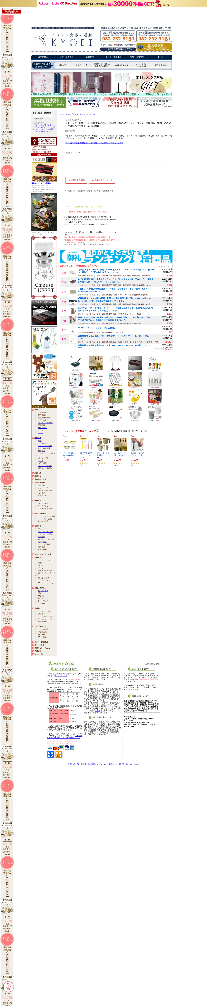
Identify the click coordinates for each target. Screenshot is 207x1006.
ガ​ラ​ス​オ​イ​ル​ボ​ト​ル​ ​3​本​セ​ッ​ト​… (120, 455)
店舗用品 (90, 57)
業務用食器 (43, 57)
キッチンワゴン (102, 764)
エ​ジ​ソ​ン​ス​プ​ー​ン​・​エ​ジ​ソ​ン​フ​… (86, 455)
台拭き (37, 131)
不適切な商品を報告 (105, 191)
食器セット (51, 131)
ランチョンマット (41, 129)
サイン (88, 114)
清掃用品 (93, 764)
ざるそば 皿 (47, 125)
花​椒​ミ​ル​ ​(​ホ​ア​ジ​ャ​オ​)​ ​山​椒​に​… (137, 455)
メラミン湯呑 (37, 125)
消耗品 (160, 57)
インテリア (79, 114)
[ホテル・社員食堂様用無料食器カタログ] (154, 107)
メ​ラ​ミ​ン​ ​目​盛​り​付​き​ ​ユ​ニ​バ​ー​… (103, 455)
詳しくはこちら (60, 676)
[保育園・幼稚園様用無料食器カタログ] (84, 107)
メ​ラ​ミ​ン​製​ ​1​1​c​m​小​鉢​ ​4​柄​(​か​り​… (69, 455)
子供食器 (79, 764)
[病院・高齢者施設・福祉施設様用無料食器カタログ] (119, 107)
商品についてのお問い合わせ (80, 191)
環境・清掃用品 (137, 57)
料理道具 (86, 764)
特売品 (43, 131)
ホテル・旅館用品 (113, 57)
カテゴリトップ (66, 114)
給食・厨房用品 (67, 57)
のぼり (95, 114)
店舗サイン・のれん (131, 764)
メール (97, 711)
